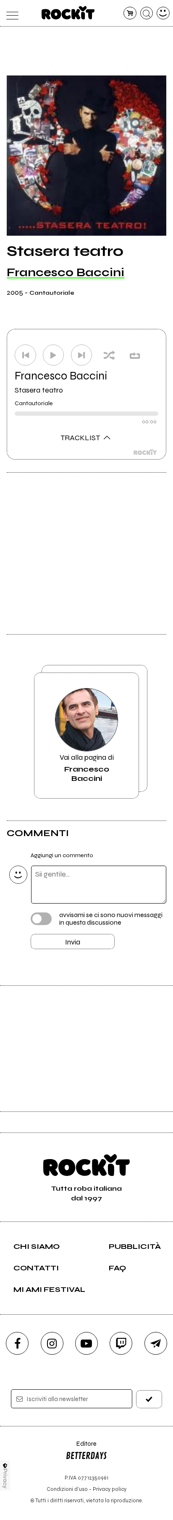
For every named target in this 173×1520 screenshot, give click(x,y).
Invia (72, 942)
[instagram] (52, 1343)
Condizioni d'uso (67, 1489)
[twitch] (121, 1343)
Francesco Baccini (65, 272)
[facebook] (17, 1343)
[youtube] (86, 1343)
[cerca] (146, 13)
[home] (68, 12)
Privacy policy (109, 1489)
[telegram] (155, 1343)
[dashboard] (163, 13)
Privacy (5, 1478)
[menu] (9, 13)
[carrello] (129, 13)
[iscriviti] (149, 1399)
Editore (81, 1447)
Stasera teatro (39, 390)
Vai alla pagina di (87, 768)
